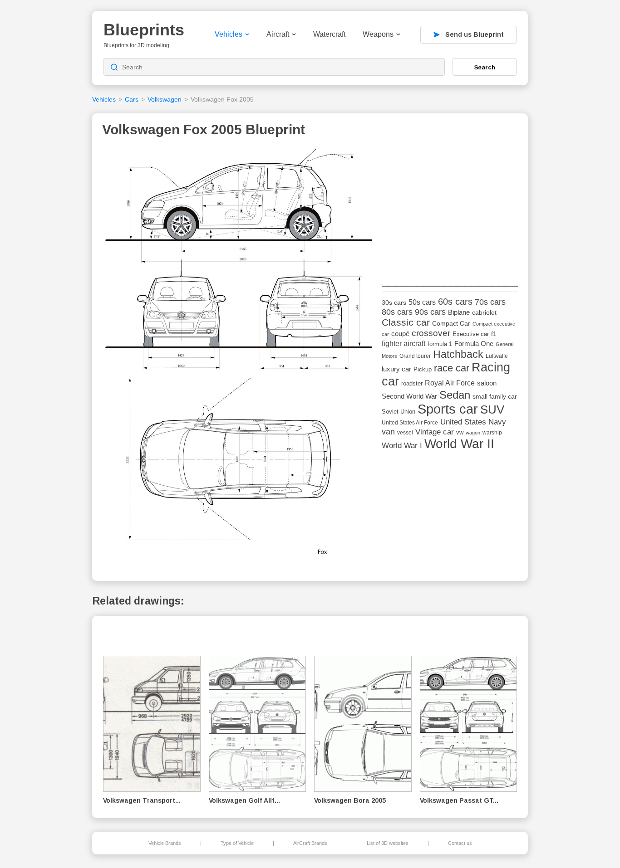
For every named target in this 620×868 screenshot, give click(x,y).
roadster (412, 383)
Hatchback (458, 354)
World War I (402, 445)
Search (484, 67)
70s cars (490, 302)
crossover (431, 333)
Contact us (460, 843)
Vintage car (434, 432)
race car (451, 368)
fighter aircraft (403, 343)
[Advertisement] (450, 204)
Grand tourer (415, 356)
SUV (492, 409)
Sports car (448, 408)
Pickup (422, 369)
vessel (405, 432)
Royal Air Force (450, 383)
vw (459, 432)
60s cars (455, 302)
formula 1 (440, 344)
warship (492, 432)
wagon (473, 432)
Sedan (454, 395)
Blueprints (143, 29)
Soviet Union (398, 411)
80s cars (397, 312)
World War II (459, 444)
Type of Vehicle (237, 843)
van (388, 431)
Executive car (471, 334)
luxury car (396, 369)
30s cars (394, 302)
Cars (131, 99)
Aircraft (277, 34)
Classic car (406, 322)
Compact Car (451, 323)
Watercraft (329, 34)
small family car (494, 396)
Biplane (459, 312)
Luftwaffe (497, 356)
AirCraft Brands (310, 843)
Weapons (378, 34)
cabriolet (484, 312)
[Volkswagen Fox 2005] (238, 354)
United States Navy (473, 422)
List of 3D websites (387, 843)
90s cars (430, 312)
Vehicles (228, 34)
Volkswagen (165, 99)
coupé (400, 333)
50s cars (422, 302)
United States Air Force (410, 422)
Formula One (473, 343)
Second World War (409, 396)
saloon (487, 383)
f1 (494, 334)
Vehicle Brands (164, 843)
